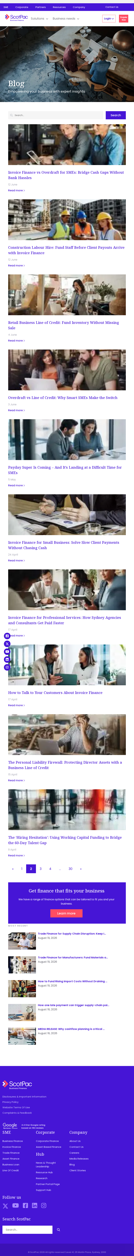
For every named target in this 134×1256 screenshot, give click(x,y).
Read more (15, 190)
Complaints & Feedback (17, 1112)
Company (79, 7)
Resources (59, 7)
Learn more (66, 913)
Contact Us (111, 7)
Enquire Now (123, 18)
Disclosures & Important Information (24, 1096)
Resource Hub (44, 1172)
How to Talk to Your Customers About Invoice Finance (55, 692)
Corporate (21, 7)
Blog (72, 1164)
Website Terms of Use (16, 1107)
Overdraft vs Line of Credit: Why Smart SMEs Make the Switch (62, 397)
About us (75, 1141)
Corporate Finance (47, 1141)
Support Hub (43, 1190)
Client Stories (77, 1170)
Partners (40, 7)
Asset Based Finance (48, 1147)
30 (70, 868)
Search (116, 115)
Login (108, 18)
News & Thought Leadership (46, 1164)
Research (41, 1178)
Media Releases (79, 1158)
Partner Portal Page (48, 1184)
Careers (74, 1152)
